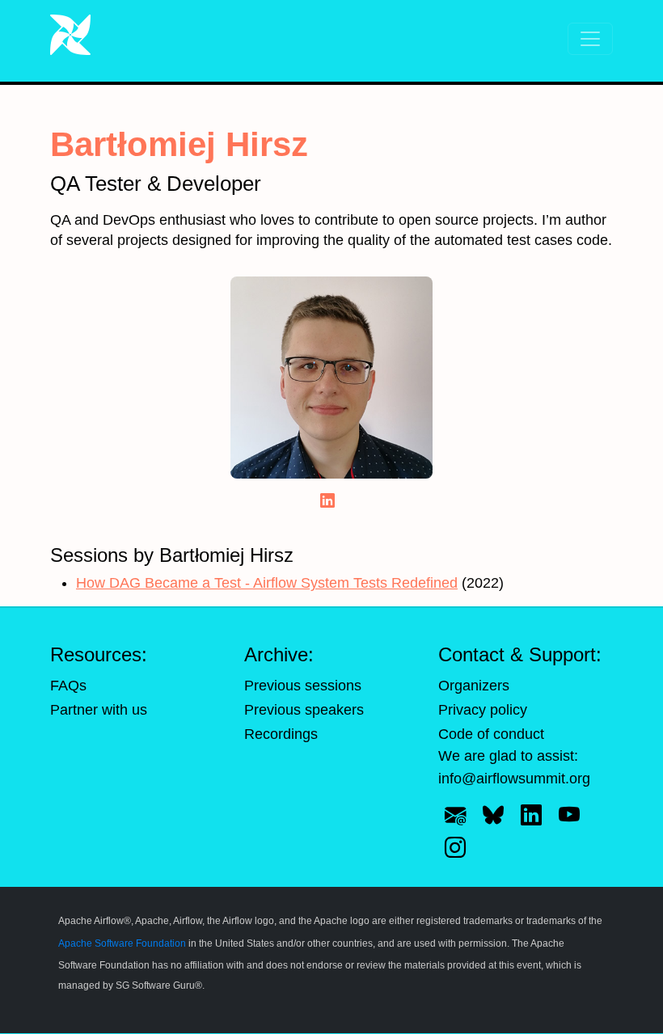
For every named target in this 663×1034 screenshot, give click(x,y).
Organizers (473, 685)
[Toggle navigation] (590, 39)
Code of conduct (491, 734)
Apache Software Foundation (122, 943)
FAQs (68, 685)
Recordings (281, 734)
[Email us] (455, 816)
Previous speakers (304, 710)
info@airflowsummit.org (514, 778)
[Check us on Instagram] (455, 847)
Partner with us (98, 710)
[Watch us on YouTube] (569, 816)
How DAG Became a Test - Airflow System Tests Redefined (267, 583)
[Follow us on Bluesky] (493, 816)
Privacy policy (482, 710)
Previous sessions (302, 685)
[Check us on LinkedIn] (531, 816)
